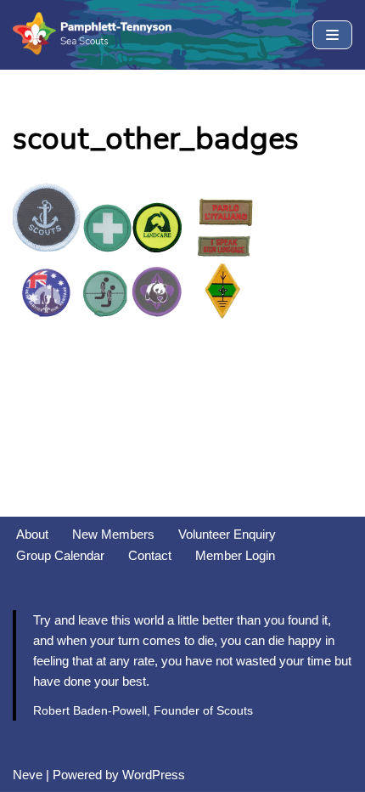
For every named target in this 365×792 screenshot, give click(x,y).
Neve (27, 774)
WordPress (153, 774)
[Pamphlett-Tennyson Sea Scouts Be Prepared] (93, 35)
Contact (149, 555)
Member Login (235, 555)
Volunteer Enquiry (227, 534)
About (32, 534)
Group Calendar (60, 555)
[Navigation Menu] (332, 34)
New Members (113, 534)
